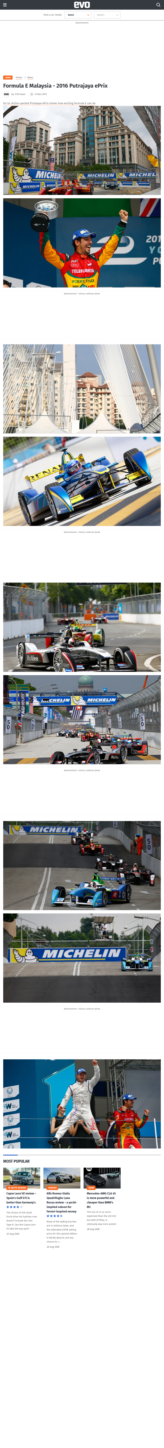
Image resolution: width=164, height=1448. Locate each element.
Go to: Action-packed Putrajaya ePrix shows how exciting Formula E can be (49, 103)
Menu (5, 5)
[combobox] (66, 15)
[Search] (158, 4)
